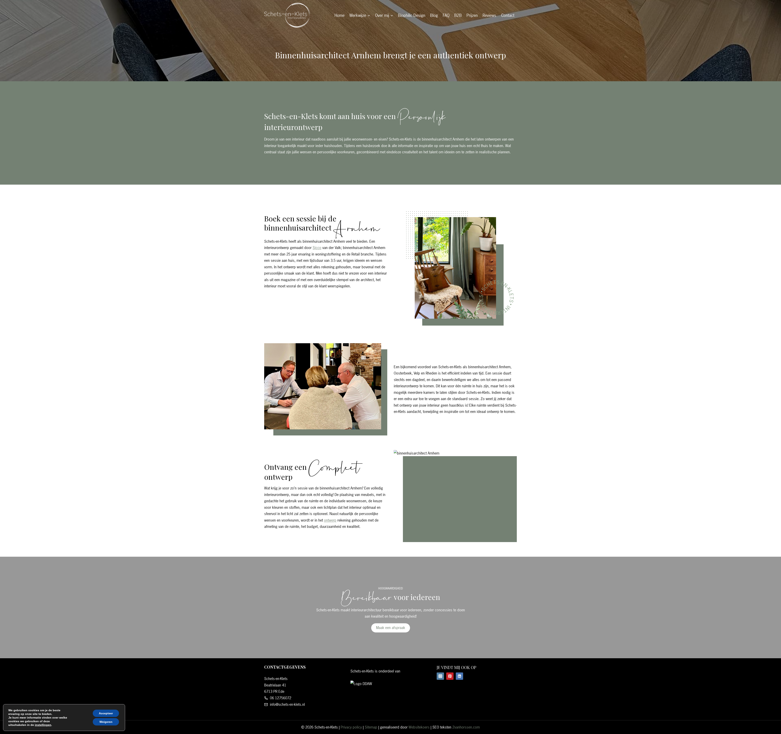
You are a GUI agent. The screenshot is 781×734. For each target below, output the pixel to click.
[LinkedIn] (459, 676)
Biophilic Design (411, 15)
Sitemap (371, 727)
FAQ (446, 15)
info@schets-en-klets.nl (287, 704)
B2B (458, 15)
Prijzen (472, 15)
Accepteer (106, 713)
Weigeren (105, 721)
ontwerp (330, 520)
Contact (507, 15)
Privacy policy (351, 727)
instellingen (43, 724)
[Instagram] (440, 676)
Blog (434, 15)
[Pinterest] (450, 676)
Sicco (317, 247)
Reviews (489, 15)
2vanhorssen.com (466, 727)
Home (340, 15)
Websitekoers (419, 727)
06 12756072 (280, 697)
